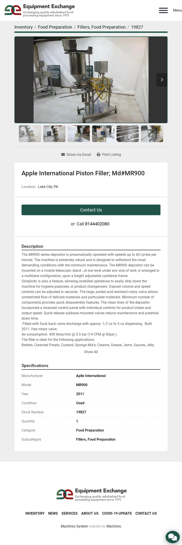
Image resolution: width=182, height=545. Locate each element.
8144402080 (97, 224)
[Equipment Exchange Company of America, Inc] (91, 494)
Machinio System (74, 526)
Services (69, 513)
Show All (91, 352)
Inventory (35, 513)
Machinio (114, 526)
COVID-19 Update (117, 513)
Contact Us (91, 210)
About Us (90, 513)
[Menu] (163, 10)
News (53, 513)
